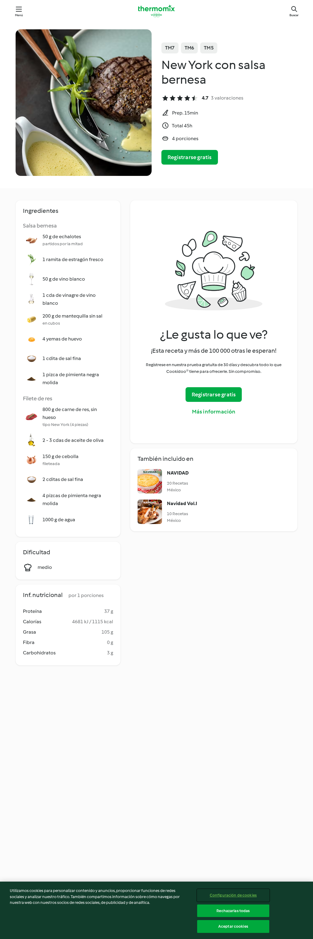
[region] (156, 910)
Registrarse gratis (190, 157)
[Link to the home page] (156, 11)
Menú (19, 15)
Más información (214, 411)
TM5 (209, 48)
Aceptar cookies (233, 926)
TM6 (189, 48)
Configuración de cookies (233, 895)
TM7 (170, 48)
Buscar (294, 15)
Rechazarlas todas (233, 910)
